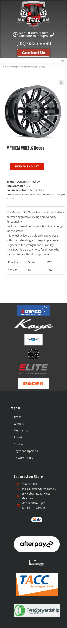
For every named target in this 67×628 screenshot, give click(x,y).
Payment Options (26, 451)
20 (28, 186)
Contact (19, 444)
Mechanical (22, 430)
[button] (62, 61)
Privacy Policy (23, 458)
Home (5, 66)
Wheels (14, 66)
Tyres (17, 417)
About (18, 437)
